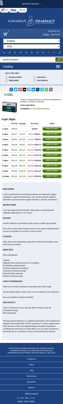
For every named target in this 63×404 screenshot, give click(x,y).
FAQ (31, 370)
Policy (31, 365)
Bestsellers (31, 382)
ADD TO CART (52, 128)
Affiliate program (31, 394)
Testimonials (31, 376)
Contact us (31, 359)
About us (31, 388)
